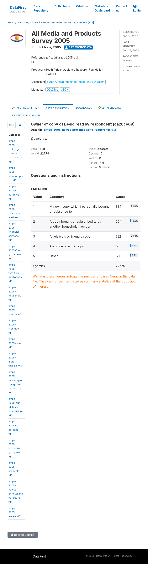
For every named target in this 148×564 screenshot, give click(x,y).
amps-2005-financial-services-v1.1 (14, 231)
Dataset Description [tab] (25, 107)
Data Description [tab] (58, 108)
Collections (62, 6)
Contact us (121, 8)
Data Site (22, 22)
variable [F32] (85, 22)
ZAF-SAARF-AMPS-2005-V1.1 (58, 22)
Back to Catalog (23, 534)
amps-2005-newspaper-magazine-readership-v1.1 (80, 129)
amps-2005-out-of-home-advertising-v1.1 (15, 407)
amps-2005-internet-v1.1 (15, 310)
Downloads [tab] (84, 107)
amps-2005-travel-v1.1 (14, 512)
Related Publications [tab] (26, 115)
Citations (82, 6)
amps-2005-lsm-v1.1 (14, 343)
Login (137, 10)
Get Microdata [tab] (111, 107)
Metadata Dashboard (102, 8)
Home (11, 22)
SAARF (34, 22)
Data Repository (41, 8)
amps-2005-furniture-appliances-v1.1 (15, 273)
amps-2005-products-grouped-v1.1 (14, 448)
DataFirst (18, 7)
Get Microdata (80, 47)
